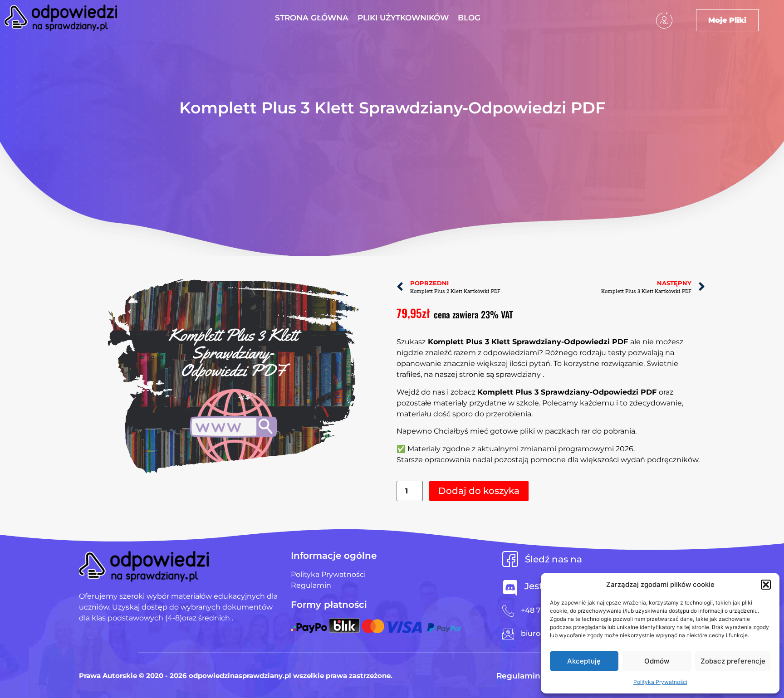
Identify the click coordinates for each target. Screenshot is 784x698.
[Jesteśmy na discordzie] (510, 588)
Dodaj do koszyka (478, 490)
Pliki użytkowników (403, 17)
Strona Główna (311, 17)
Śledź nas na (553, 559)
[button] (765, 584)
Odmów (656, 661)
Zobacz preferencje (733, 661)
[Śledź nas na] (510, 559)
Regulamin (518, 675)
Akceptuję (584, 661)
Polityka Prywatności (660, 681)
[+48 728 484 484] (508, 611)
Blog (469, 17)
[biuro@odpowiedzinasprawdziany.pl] (508, 634)
